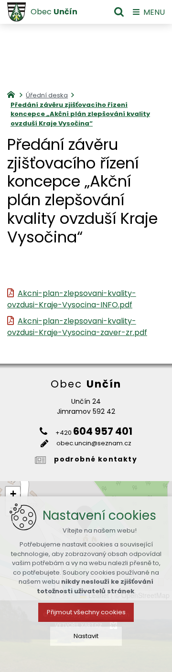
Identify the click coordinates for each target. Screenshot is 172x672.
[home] (13, 93)
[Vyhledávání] (119, 12)
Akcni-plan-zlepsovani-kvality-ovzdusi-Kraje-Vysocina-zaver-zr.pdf (77, 326)
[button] (13, 494)
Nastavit (86, 635)
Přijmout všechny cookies (86, 612)
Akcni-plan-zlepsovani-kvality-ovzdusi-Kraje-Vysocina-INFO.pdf (71, 299)
